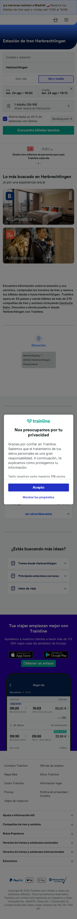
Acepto (38, 487)
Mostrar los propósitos (38, 497)
